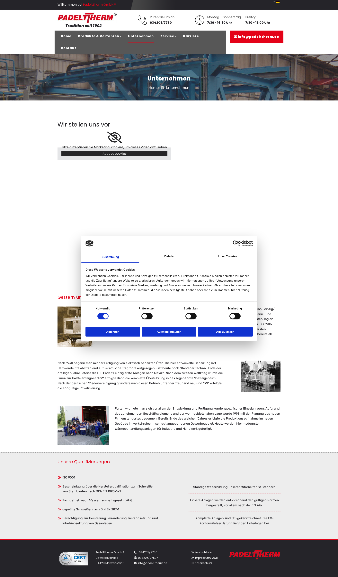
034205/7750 (148, 552)
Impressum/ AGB (206, 558)
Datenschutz (203, 563)
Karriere (191, 36)
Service (167, 36)
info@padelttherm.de (258, 36)
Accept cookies (114, 153)
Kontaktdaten (204, 552)
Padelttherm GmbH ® (99, 4)
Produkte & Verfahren (98, 36)
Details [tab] (169, 256)
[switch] (147, 316)
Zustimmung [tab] (110, 257)
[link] (100, 37)
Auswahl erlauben (169, 331)
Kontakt (68, 48)
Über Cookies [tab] (227, 256)
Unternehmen (141, 36)
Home (66, 36)
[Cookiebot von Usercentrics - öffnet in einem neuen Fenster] (235, 243)
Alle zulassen (225, 331)
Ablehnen (112, 331)
